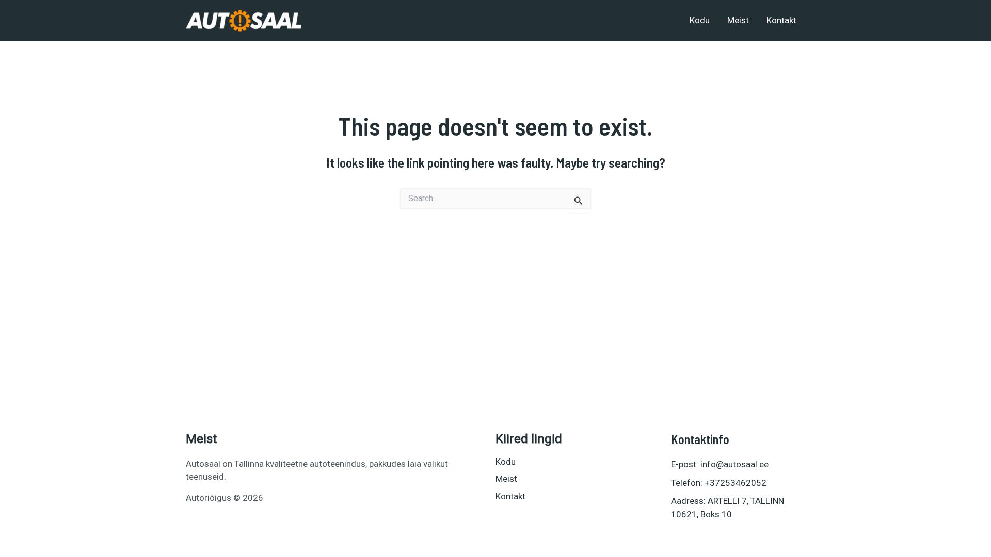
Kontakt (781, 20)
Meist (738, 20)
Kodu (700, 20)
